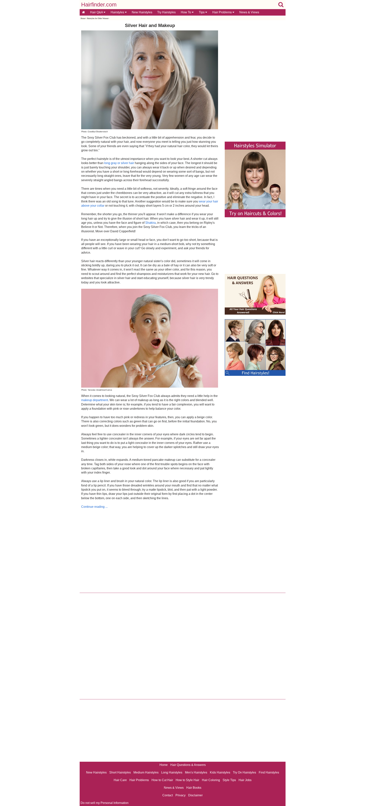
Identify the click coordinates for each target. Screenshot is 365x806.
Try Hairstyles (166, 12)
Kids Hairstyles (220, 772)
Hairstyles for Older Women (97, 18)
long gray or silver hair (119, 163)
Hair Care (120, 780)
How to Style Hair (187, 780)
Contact (167, 795)
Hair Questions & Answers (188, 764)
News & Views (249, 12)
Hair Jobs (245, 780)
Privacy (180, 795)
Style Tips (229, 780)
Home (83, 18)
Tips (202, 12)
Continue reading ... (94, 506)
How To (186, 12)
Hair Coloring (211, 780)
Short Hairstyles (120, 772)
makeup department (94, 400)
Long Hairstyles (171, 772)
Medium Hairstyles (146, 772)
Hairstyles (118, 12)
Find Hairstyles (269, 772)
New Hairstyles (142, 12)
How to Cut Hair (162, 780)
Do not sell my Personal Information (105, 802)
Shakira (150, 222)
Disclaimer (195, 795)
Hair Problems (222, 12)
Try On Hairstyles (244, 772)
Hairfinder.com (99, 5)
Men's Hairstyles (196, 772)
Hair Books (193, 787)
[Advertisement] (150, 550)
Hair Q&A (97, 12)
